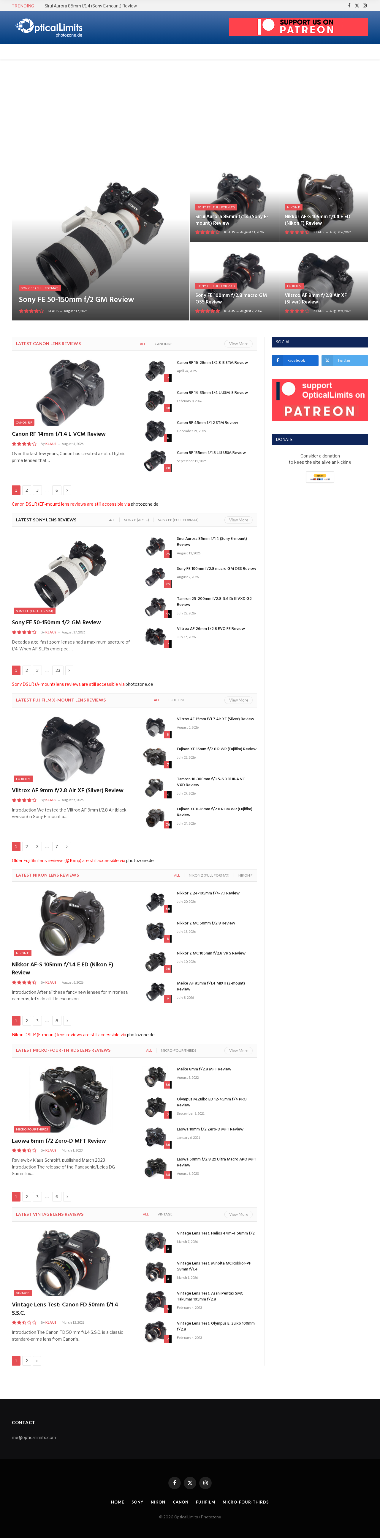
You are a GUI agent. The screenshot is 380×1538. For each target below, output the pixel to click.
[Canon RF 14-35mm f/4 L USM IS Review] (155, 400)
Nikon (158, 1502)
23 (58, 670)
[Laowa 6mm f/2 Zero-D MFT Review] (71, 1099)
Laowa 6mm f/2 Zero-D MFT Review (59, 1141)
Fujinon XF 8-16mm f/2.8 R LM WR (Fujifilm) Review (214, 812)
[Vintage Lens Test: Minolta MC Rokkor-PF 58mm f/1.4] (155, 1271)
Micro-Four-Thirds (178, 1050)
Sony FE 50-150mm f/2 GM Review (76, 300)
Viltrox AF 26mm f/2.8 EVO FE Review (211, 629)
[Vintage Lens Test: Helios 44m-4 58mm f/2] (155, 1241)
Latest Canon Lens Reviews (48, 343)
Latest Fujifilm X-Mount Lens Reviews (61, 699)
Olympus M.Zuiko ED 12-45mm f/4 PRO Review (212, 1102)
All (143, 344)
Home (117, 1502)
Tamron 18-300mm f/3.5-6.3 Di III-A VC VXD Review (211, 782)
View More (238, 343)
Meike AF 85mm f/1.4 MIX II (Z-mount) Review (211, 987)
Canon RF (163, 344)
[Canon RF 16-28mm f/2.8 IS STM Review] (155, 370)
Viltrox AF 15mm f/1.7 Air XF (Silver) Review (215, 719)
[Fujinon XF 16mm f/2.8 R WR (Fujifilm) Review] (155, 757)
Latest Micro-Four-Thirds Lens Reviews (63, 1050)
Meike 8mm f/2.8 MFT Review (204, 1069)
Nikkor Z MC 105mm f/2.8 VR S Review (211, 954)
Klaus (53, 311)
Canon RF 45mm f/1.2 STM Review (207, 423)
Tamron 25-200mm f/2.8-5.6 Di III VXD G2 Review (214, 602)
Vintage (165, 1214)
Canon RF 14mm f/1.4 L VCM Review (59, 434)
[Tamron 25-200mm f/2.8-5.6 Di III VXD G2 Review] (155, 606)
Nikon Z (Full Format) (209, 875)
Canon (181, 1502)
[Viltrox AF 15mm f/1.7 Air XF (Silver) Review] (155, 727)
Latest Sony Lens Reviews (46, 519)
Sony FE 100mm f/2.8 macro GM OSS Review (231, 299)
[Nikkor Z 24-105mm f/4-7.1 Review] (155, 901)
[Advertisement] (190, 111)
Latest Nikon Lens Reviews (47, 874)
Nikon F (293, 207)
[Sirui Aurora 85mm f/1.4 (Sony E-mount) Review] (234, 202)
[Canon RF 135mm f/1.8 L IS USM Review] (155, 460)
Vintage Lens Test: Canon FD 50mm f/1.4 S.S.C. (65, 1309)
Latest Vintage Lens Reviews (50, 1214)
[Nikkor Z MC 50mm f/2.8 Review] (155, 931)
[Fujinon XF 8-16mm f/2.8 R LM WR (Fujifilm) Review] (155, 817)
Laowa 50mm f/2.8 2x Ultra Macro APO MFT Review (216, 1163)
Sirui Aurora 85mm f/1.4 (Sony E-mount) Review (91, 5)
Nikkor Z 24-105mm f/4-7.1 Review (208, 894)
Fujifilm (294, 286)
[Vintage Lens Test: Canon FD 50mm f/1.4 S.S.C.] (71, 1263)
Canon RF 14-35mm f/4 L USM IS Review (212, 393)
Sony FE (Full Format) (39, 288)
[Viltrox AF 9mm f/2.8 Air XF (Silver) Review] (323, 281)
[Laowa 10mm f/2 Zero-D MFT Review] (155, 1137)
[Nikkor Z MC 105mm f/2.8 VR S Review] (155, 961)
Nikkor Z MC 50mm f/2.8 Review (206, 924)
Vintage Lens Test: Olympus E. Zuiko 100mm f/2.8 (216, 1327)
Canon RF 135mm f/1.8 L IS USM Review (211, 453)
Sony (138, 1502)
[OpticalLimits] (49, 28)
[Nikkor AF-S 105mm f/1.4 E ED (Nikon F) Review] (323, 202)
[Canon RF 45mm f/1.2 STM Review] (155, 430)
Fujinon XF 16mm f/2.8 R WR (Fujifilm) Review (216, 749)
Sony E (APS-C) (136, 520)
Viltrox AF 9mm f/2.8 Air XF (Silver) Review (316, 299)
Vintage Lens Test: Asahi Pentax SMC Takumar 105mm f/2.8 (210, 1297)
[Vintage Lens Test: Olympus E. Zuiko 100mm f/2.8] (155, 1331)
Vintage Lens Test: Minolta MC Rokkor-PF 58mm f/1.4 (214, 1267)
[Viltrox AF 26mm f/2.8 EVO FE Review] (155, 636)
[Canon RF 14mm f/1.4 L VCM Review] (71, 392)
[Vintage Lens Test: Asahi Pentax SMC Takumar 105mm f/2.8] (155, 1301)
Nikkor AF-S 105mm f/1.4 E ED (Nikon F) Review (317, 220)
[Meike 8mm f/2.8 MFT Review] (155, 1077)
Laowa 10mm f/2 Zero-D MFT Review (210, 1130)
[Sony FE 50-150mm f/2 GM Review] (100, 241)
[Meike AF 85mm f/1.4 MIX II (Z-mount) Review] (155, 991)
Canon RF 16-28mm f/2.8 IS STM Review (212, 363)
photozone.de (145, 504)
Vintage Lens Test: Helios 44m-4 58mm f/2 (216, 1234)
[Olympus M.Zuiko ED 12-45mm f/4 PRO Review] (155, 1107)
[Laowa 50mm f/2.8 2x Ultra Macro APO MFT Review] (155, 1167)
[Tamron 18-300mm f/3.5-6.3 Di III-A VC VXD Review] (155, 787)
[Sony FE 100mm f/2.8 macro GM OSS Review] (234, 281)
